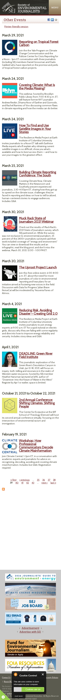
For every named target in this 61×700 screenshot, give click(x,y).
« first (13, 479)
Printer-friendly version (16, 26)
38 (54, 479)
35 (38, 479)
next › (45, 482)
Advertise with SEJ (30, 631)
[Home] (24, 12)
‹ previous (24, 479)
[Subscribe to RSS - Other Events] (3, 489)
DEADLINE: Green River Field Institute (36, 355)
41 (22, 482)
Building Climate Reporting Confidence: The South (37, 174)
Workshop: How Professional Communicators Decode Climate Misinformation (36, 445)
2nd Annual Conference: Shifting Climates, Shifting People (37, 403)
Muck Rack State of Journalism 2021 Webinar (36, 220)
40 (16, 482)
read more (19, 696)
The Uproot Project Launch (38, 267)
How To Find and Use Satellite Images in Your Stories (35, 128)
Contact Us (6, 677)
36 (43, 479)
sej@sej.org (11, 693)
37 (49, 479)
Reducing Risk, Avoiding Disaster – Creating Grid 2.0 (38, 312)
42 (27, 482)
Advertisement (30, 628)
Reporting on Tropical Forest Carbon (38, 43)
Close (43, 674)
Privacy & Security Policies (47, 677)
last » (53, 482)
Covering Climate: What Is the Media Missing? (37, 86)
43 (33, 482)
